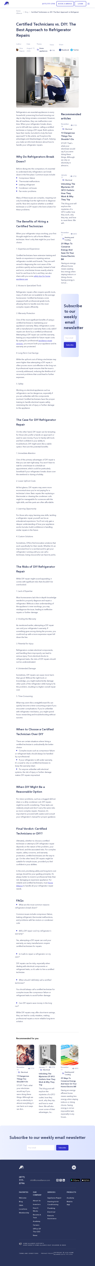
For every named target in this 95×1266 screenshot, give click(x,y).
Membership (24, 1213)
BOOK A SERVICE (65, 4)
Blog (21, 1202)
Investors (37, 1204)
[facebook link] (57, 1180)
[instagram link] (60, 1180)
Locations (23, 1209)
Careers (36, 1225)
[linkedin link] (64, 1180)
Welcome (22, 1198)
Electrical (51, 1212)
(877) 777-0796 (48, 4)
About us (37, 1201)
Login (80, 4)
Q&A (21, 1205)
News (35, 1235)
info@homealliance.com (40, 1180)
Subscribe (70, 345)
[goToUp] (74, 1167)
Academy (36, 1221)
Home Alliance (19, 12)
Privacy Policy (47, 1253)
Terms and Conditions (28, 1253)
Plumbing (51, 1208)
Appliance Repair (54, 1198)
